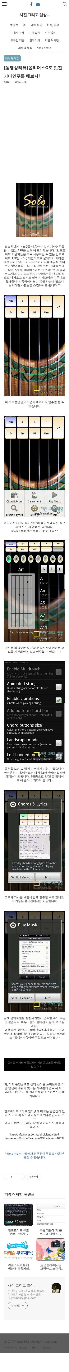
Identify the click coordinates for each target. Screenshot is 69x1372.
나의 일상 (34, 32)
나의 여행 (18, 32)
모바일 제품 (17, 40)
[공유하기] (15, 1177)
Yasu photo (44, 47)
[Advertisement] (34, 135)
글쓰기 (46, 1347)
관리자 (35, 1347)
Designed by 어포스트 (15, 1347)
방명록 (14, 25)
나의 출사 (51, 32)
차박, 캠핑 (53, 25)
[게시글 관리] (20, 1177)
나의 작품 (36, 25)
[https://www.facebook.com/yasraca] (31, 4)
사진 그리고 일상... (34, 14)
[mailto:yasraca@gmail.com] (38, 4)
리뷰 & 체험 (25, 47)
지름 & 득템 (52, 40)
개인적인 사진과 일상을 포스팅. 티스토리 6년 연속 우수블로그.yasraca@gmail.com (26, 1294)
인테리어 (34, 40)
